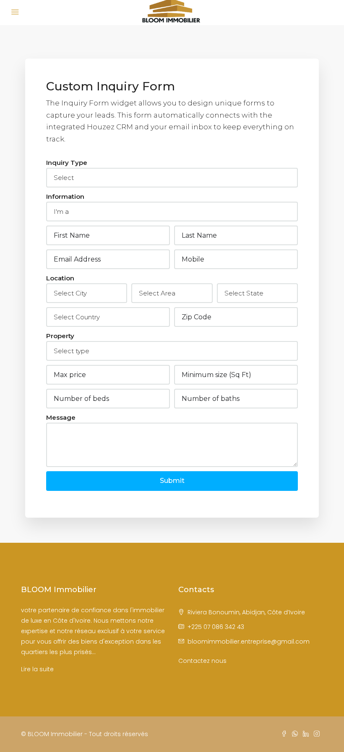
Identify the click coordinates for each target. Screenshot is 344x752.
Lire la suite (37, 669)
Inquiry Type (66, 163)
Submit (172, 481)
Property (60, 336)
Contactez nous (202, 661)
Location (60, 278)
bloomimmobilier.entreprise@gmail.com (249, 641)
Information (65, 196)
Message (61, 417)
